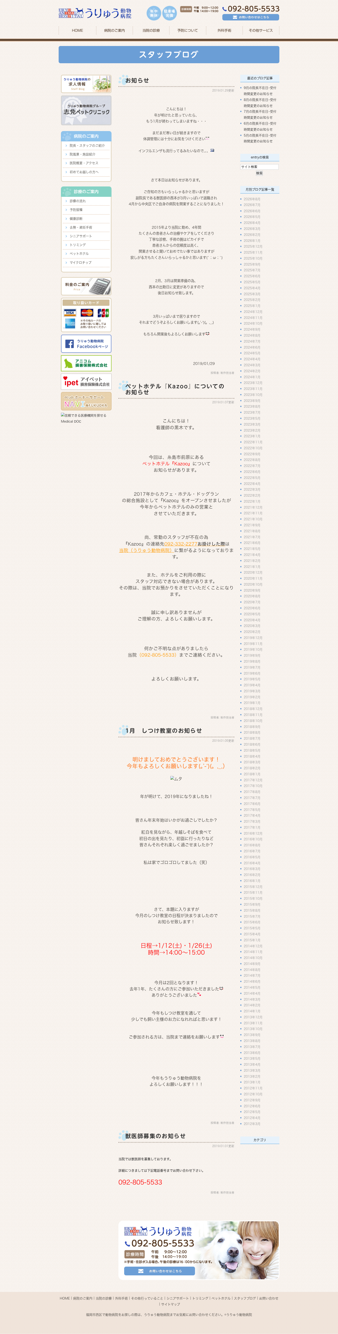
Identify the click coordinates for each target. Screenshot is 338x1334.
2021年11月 (253, 513)
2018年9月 (252, 726)
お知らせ (137, 80)
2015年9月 (252, 904)
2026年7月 (252, 204)
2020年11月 (253, 578)
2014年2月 (252, 1005)
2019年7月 (252, 667)
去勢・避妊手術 (81, 227)
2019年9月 (252, 655)
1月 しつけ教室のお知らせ (163, 730)
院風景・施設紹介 (82, 154)
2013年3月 (252, 1070)
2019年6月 (252, 673)
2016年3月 (252, 868)
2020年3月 (252, 625)
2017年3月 (252, 821)
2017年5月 (252, 809)
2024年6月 (252, 347)
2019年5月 (252, 679)
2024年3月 (252, 365)
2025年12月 (253, 246)
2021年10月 (253, 519)
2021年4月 (252, 554)
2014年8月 (252, 969)
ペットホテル (79, 253)
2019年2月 (252, 696)
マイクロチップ (81, 262)
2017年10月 (253, 785)
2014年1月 (252, 1011)
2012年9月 (252, 1100)
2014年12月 (253, 946)
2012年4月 (252, 1117)
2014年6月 (252, 981)
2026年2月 (252, 234)
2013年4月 (252, 1064)
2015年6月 (252, 922)
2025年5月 (252, 282)
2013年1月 (252, 1082)
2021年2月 (252, 560)
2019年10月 (253, 649)
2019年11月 (253, 643)
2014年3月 (252, 999)
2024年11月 (253, 317)
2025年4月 (252, 287)
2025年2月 (252, 299)
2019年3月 (252, 691)
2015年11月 (253, 892)
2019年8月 (252, 661)
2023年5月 (252, 418)
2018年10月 (253, 720)
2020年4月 (252, 619)
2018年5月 (252, 750)
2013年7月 (252, 1046)
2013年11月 (253, 1023)
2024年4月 (252, 359)
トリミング (78, 244)
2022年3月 (252, 489)
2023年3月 (252, 424)
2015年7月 (252, 916)
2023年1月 (252, 436)
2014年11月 (253, 951)
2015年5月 (252, 928)
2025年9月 (252, 264)
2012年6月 (252, 1106)
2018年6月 (252, 744)
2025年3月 (252, 293)
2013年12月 (253, 1017)
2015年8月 (252, 910)
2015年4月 (252, 934)
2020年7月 (252, 602)
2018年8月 (252, 732)
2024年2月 (252, 370)
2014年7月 (252, 975)
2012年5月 (252, 1112)
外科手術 (121, 1298)
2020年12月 (253, 572)
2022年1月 (252, 501)
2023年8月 (252, 406)
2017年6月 (252, 803)
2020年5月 (252, 613)
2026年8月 (252, 199)
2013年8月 (252, 1040)
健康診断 (76, 218)
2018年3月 (252, 762)
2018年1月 (252, 774)
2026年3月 (252, 228)
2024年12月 (253, 311)
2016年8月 (252, 845)
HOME (77, 30)
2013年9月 (252, 1034)
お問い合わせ (268, 1298)
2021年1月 (252, 566)
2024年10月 (253, 323)
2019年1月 (252, 702)
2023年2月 (252, 430)
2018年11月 (253, 714)
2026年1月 (252, 240)
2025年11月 (253, 252)
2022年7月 (252, 465)
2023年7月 (252, 412)
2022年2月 (252, 495)
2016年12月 (253, 833)
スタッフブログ (245, 1298)
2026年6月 (252, 210)
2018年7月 (252, 738)
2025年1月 (252, 305)
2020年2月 (252, 631)
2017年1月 (252, 827)
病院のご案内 (82, 1298)
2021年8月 (252, 530)
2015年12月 (253, 886)
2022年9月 (252, 453)
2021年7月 (252, 536)
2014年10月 (253, 957)
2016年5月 (252, 857)
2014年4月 (252, 993)
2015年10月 (253, 898)
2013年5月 (252, 1058)
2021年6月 (252, 542)
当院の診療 (151, 30)
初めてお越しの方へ (84, 172)
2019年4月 (252, 685)
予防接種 (76, 209)
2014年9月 (252, 963)
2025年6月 (252, 276)
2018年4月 (252, 756)
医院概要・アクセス (84, 163)
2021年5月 (252, 548)
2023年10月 (253, 394)
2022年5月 (252, 477)
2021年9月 (252, 525)
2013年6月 (252, 1052)
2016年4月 (252, 863)
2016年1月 (252, 880)
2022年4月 (252, 483)
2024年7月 (252, 341)
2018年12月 (253, 708)
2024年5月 (252, 353)
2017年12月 (253, 780)
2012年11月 (253, 1088)
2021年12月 (253, 507)
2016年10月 (253, 839)
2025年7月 (252, 270)
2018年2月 (252, 768)
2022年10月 (253, 447)
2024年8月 (252, 335)
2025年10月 (253, 258)
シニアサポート (81, 236)
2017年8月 (252, 791)
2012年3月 (252, 1123)
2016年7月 (252, 851)
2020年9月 (252, 590)
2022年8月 (252, 459)
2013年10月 (253, 1029)
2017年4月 (252, 815)
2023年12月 (253, 382)
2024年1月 (252, 376)
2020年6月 (252, 608)
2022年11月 (253, 442)
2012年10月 (253, 1094)
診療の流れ (78, 201)
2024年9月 (252, 329)
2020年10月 (253, 584)
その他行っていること (147, 1298)
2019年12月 (253, 637)
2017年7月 (252, 797)
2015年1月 (252, 940)
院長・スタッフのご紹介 (87, 145)
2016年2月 (252, 874)
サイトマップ (170, 1304)
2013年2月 (252, 1076)
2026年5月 (252, 216)
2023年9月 (252, 400)
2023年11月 (253, 388)
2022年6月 (252, 471)
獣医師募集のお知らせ (155, 1136)
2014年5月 (252, 987)
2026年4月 (252, 222)
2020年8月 (252, 596)
